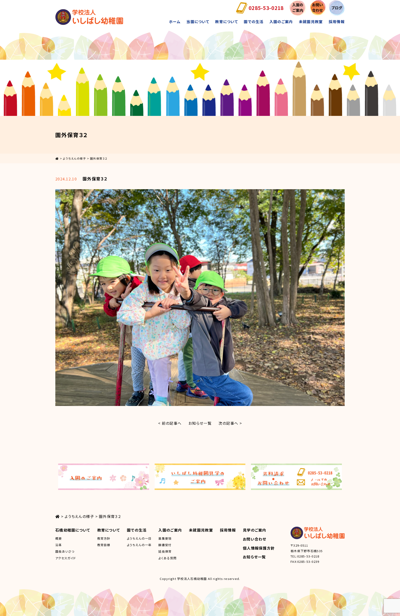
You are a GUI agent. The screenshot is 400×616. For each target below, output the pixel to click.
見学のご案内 (254, 530)
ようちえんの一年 (139, 545)
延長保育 (165, 551)
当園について (197, 21)
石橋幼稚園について (72, 530)
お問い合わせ (254, 539)
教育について (226, 21)
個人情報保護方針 (259, 548)
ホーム (175, 21)
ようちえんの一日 (139, 538)
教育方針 (103, 538)
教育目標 (103, 545)
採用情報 (337, 21)
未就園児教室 (311, 21)
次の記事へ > (230, 423)
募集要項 (165, 538)
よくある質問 (167, 558)
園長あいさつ (65, 551)
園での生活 (253, 21)
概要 (58, 538)
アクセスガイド (65, 558)
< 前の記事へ (169, 423)
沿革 (58, 545)
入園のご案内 (281, 21)
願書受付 (165, 545)
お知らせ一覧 (200, 423)
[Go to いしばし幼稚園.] (57, 158)
